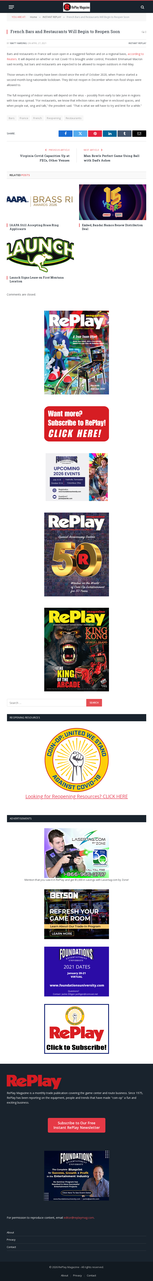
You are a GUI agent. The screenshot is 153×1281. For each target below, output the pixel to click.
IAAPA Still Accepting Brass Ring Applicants (34, 227)
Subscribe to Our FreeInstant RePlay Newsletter (76, 1125)
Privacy (11, 1239)
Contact (11, 1247)
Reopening (54, 118)
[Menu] (11, 7)
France (24, 118)
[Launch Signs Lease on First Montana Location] (40, 254)
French (37, 118)
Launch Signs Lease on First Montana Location (37, 279)
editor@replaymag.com (79, 1217)
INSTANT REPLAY (137, 43)
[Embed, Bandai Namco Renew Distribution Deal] (112, 202)
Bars (12, 118)
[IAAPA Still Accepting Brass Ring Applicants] (40, 202)
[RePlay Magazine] (76, 7)
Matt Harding (18, 43)
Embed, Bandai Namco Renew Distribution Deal (112, 227)
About (10, 1232)
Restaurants (73, 118)
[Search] (142, 7)
